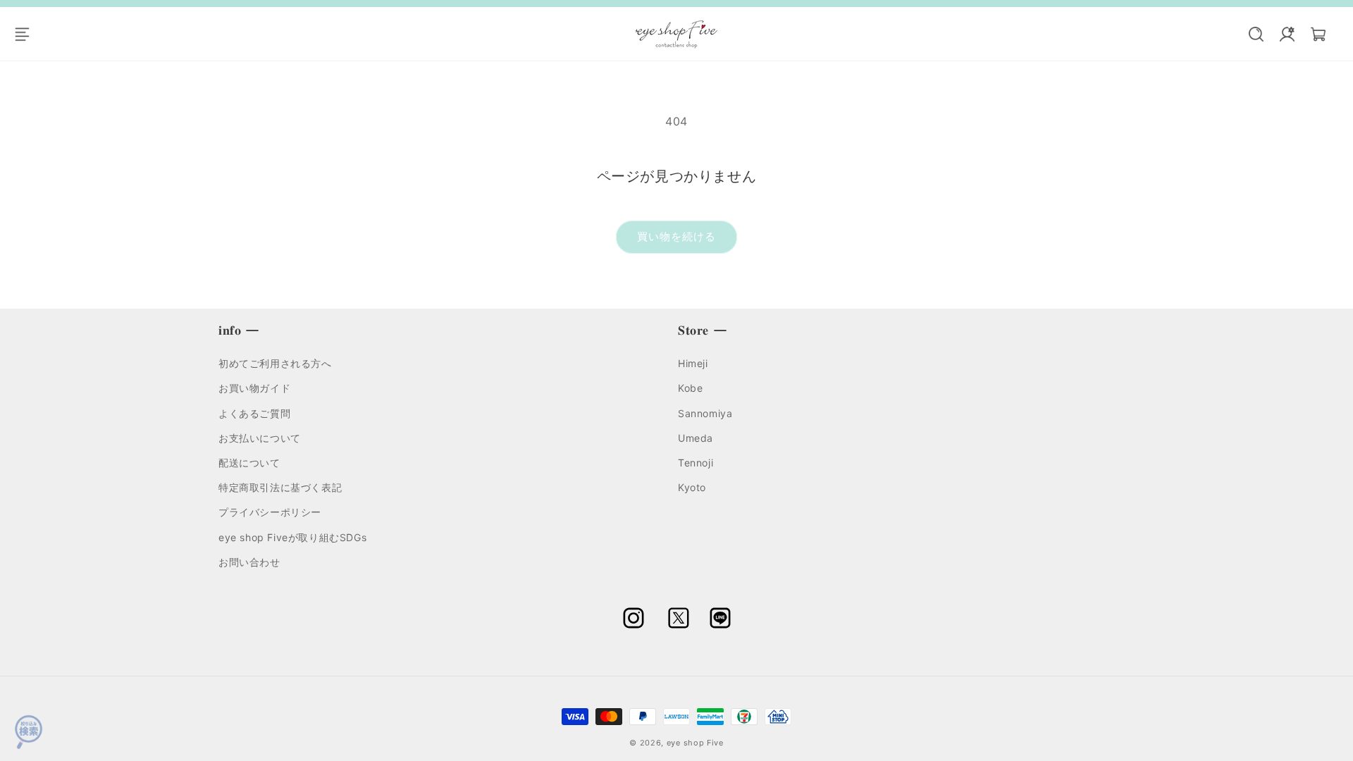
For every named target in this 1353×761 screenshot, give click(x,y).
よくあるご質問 (254, 413)
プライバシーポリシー (269, 512)
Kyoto (692, 487)
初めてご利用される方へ (275, 363)
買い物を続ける (676, 236)
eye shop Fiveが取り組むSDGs (292, 537)
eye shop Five (695, 743)
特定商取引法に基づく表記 (280, 487)
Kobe (690, 388)
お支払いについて (259, 437)
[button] (29, 33)
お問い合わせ (249, 561)
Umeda (695, 437)
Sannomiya (705, 413)
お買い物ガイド (254, 388)
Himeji (693, 363)
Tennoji (695, 463)
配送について (249, 463)
